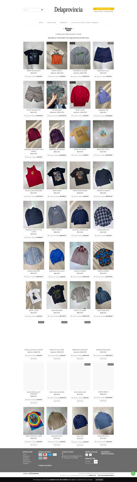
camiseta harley (103, 191)
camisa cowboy (80, 271)
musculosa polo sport (34, 350)
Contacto (63, 22)
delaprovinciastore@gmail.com (72, 456)
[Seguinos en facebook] (90, 454)
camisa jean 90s (33, 271)
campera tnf (103, 110)
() (104, 9)
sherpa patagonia (103, 350)
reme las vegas (80, 149)
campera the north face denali (34, 150)
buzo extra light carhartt (33, 393)
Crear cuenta (98, 11)
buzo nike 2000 (103, 310)
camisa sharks (103, 271)
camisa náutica (103, 230)
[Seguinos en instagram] (86, 454)
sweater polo (57, 436)
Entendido (99, 480)
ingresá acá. (92, 475)
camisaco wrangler (80, 230)
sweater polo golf (57, 271)
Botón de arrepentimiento (106, 475)
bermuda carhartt (80, 350)
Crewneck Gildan (80, 71)
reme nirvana (56, 310)
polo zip (80, 436)
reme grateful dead (34, 436)
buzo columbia (80, 310)
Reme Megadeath (34, 71)
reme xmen (57, 191)
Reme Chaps (80, 110)
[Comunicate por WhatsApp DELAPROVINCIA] (133, 473)
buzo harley (57, 230)
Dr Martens (57, 110)
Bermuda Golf (103, 71)
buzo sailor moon (57, 392)
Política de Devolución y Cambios (84, 22)
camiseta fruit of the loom (33, 231)
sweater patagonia (57, 149)
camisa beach (103, 392)
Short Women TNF (34, 110)
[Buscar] (42, 9)
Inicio (41, 22)
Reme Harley (57, 71)
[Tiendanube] (31, 474)
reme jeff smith (103, 149)
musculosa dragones (33, 191)
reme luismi (33, 310)
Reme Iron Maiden (80, 191)
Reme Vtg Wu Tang (57, 350)
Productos (51, 22)
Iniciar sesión (108, 11)
